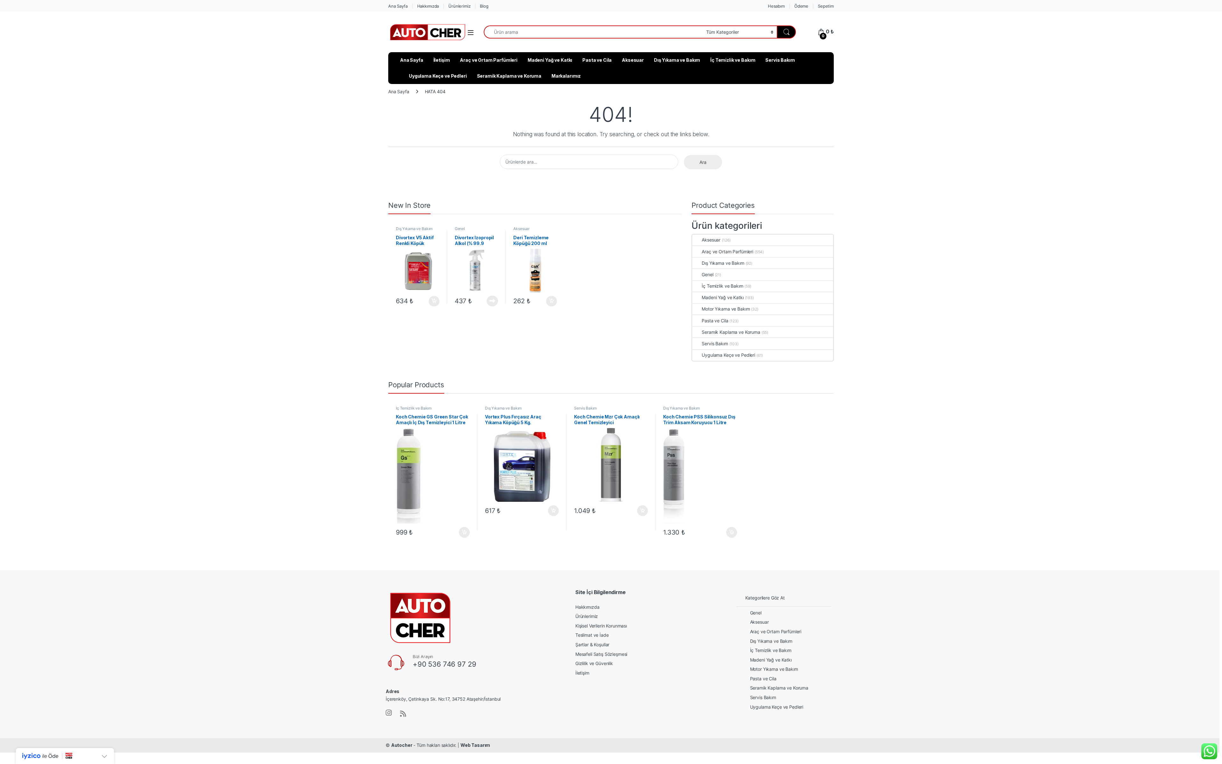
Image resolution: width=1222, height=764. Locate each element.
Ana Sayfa (398, 6)
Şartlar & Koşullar (592, 644)
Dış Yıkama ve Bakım (677, 60)
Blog (484, 6)
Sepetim (826, 6)
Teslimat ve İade (592, 635)
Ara (702, 162)
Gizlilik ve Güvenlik (594, 663)
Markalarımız (566, 76)
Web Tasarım (475, 745)
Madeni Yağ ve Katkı (550, 60)
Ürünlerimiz (459, 6)
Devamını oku (488, 301)
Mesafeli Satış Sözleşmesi (601, 654)
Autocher (401, 745)
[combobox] (593, 32)
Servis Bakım (780, 60)
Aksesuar (633, 60)
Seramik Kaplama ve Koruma (509, 76)
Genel (460, 228)
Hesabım (776, 6)
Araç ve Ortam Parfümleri (488, 60)
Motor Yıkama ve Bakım (726, 309)
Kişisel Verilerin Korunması (601, 625)
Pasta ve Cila (597, 60)
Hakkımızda (428, 6)
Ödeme (801, 6)
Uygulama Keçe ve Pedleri (438, 76)
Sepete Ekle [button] (432, 301)
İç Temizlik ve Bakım (732, 60)
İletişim (441, 60)
